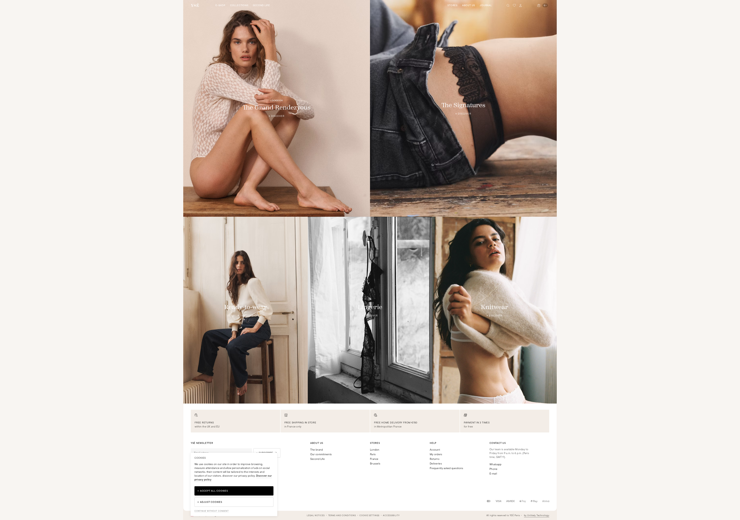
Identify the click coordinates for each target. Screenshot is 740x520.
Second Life (261, 5)
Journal (486, 5)
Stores (452, 5)
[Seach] (508, 5)
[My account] (520, 5)
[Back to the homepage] (195, 5)
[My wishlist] (514, 5)
